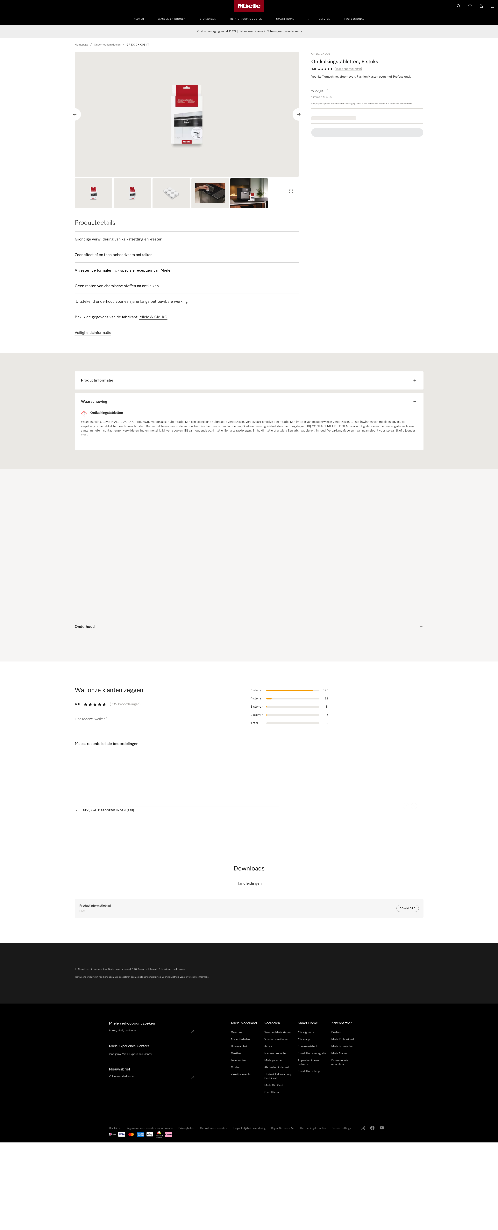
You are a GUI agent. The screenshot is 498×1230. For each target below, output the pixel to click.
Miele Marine (339, 1053)
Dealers (336, 1032)
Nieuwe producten (275, 1053)
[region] (187, 114)
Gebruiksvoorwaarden (213, 1128)
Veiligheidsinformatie (93, 333)
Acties (268, 1046)
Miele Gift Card (273, 1085)
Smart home (285, 19)
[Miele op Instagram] (362, 1128)
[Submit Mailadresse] (192, 1077)
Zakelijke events (241, 1074)
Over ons (236, 1032)
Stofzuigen (208, 19)
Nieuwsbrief (119, 1069)
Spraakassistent (307, 1046)
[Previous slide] (74, 114)
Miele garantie (273, 1060)
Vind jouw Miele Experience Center (130, 1054)
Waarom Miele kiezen (277, 1032)
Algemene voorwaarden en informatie (150, 1128)
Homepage (81, 44)
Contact (236, 1067)
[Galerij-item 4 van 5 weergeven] (210, 193)
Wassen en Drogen (172, 19)
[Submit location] (192, 1031)
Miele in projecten (342, 1046)
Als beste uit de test (276, 1067)
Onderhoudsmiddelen (107, 44)
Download (408, 908)
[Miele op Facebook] (372, 1128)
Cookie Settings (341, 1128)
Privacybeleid (186, 1128)
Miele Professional (342, 1039)
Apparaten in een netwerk (308, 1062)
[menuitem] (141, 18)
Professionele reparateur (339, 1062)
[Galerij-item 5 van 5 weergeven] (249, 193)
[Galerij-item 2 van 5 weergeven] (132, 193)
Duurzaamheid (239, 1046)
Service (324, 19)
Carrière (236, 1053)
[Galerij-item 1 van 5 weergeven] (93, 193)
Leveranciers (238, 1060)
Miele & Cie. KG (153, 317)
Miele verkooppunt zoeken (132, 1023)
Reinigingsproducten (246, 19)
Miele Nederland (241, 1039)
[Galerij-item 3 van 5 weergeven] (171, 193)
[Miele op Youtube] (382, 1128)
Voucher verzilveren (276, 1039)
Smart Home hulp (309, 1071)
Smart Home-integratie (312, 1053)
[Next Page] (414, 800)
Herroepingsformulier (313, 1128)
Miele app (304, 1039)
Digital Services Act (283, 1128)
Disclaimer (115, 1128)
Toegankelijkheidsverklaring (249, 1128)
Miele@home (306, 1032)
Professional (354, 19)
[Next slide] (299, 114)
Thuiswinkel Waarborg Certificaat (277, 1076)
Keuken (139, 19)
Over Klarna (271, 1092)
